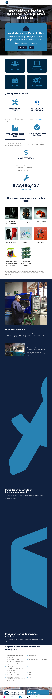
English (49, 697)
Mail (31, 48)
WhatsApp (22, 48)
